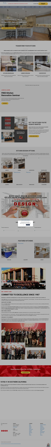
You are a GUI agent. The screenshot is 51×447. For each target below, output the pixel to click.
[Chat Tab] (25, 223)
